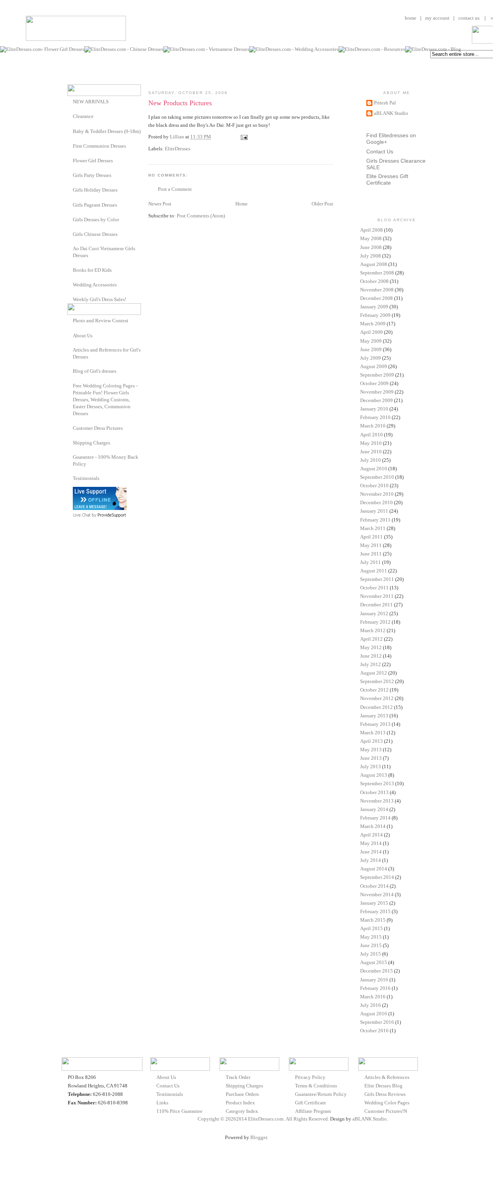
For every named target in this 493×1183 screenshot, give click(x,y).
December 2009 (376, 400)
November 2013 (377, 801)
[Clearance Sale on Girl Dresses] (70, 116)
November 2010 (377, 494)
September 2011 (377, 579)
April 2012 (371, 639)
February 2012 (375, 622)
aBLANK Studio (391, 113)
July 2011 (370, 562)
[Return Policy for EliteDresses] (70, 457)
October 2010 (374, 485)
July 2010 (370, 460)
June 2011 (371, 554)
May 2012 (371, 647)
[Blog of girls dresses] (70, 371)
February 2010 (375, 417)
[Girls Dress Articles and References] (70, 350)
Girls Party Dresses (92, 175)
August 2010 (373, 468)
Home (241, 204)
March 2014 (373, 826)
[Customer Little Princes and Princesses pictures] (70, 428)
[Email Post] (243, 137)
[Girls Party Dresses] (70, 175)
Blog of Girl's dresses (94, 371)
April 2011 (371, 537)
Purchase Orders (242, 1094)
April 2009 (371, 332)
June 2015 (371, 945)
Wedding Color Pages (386, 1103)
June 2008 (371, 247)
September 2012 (377, 681)
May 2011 (371, 545)
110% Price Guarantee (179, 1111)
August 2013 (373, 775)
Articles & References (386, 1077)
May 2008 (371, 238)
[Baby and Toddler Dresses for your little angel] (70, 131)
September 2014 (377, 877)
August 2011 (373, 571)
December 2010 (376, 502)
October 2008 (374, 281)
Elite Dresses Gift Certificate (387, 179)
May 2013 (371, 749)
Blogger (258, 1137)
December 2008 (376, 298)
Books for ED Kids (92, 270)
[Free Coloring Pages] (70, 386)
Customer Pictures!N (385, 1111)
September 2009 (377, 375)
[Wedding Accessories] (70, 284)
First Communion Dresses (99, 146)
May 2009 (371, 341)
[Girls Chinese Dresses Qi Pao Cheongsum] (70, 234)
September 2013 (377, 783)
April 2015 (371, 928)
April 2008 (371, 230)
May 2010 (371, 443)
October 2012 (374, 690)
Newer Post (159, 204)
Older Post (322, 204)
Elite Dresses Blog (383, 1086)
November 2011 (377, 596)
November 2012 (377, 698)
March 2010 (373, 426)
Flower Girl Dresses (93, 160)
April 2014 (371, 835)
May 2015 (371, 937)
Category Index (242, 1111)
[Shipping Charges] (70, 442)
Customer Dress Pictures (98, 428)
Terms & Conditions (316, 1086)
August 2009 (373, 366)
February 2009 (375, 315)
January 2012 (374, 613)
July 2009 (370, 358)
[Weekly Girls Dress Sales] (70, 299)
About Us (82, 335)
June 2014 (371, 852)
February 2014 (375, 818)
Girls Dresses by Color (96, 219)
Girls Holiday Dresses (95, 190)
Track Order (238, 1077)
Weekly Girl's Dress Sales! (99, 299)
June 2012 (371, 656)
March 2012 (373, 630)
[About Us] (70, 335)
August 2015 (373, 962)
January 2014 (374, 809)
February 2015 (375, 911)
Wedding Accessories (95, 285)
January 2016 (374, 980)
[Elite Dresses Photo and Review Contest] (70, 320)
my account (437, 18)
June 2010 (371, 451)
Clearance (83, 116)
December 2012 (376, 707)
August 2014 (373, 869)
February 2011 (375, 520)
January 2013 (374, 716)
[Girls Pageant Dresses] (70, 204)
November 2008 (377, 290)
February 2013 (375, 724)
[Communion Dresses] (70, 145)
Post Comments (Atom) (201, 216)
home (410, 18)
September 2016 (377, 1022)
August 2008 (373, 264)
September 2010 (377, 477)
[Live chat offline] (100, 508)
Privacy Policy (310, 1077)
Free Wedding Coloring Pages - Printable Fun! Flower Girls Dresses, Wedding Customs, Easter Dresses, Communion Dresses (105, 400)
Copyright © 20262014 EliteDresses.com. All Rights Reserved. (263, 1119)
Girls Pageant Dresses (95, 205)
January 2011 (374, 511)
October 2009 (374, 383)
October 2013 (374, 792)
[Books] (70, 270)
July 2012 (370, 664)
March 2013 (373, 732)
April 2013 (371, 741)
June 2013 (371, 758)
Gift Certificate (310, 1103)
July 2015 (370, 954)
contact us (469, 18)
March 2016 (373, 997)
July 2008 (370, 256)
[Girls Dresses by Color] (70, 219)
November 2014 (377, 894)
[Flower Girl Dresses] (70, 160)
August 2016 (373, 1013)
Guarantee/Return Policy (321, 1094)
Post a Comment (175, 189)
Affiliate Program (313, 1111)
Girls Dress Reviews (385, 1094)
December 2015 (376, 971)
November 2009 (377, 392)
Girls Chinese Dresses (95, 234)
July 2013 (370, 766)
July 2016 (370, 1005)
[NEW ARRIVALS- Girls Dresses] (70, 101)
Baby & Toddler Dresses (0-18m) (107, 131)
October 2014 (374, 886)
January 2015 (374, 903)
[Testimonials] (70, 478)
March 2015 (373, 920)
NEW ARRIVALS (91, 101)
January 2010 (374, 409)
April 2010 (371, 435)
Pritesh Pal (385, 103)
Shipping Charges (91, 443)
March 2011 (373, 528)
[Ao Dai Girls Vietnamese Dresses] (70, 248)
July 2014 (370, 860)
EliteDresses (177, 148)
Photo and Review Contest (100, 320)
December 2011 (376, 604)
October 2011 (374, 588)
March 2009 (373, 323)
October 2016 (374, 1030)
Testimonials (86, 478)
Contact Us (379, 151)
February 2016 (375, 988)
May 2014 (371, 843)
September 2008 (377, 273)
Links (162, 1103)
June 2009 (371, 349)
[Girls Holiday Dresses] (70, 189)
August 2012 (373, 673)
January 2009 (374, 307)
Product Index (240, 1103)
